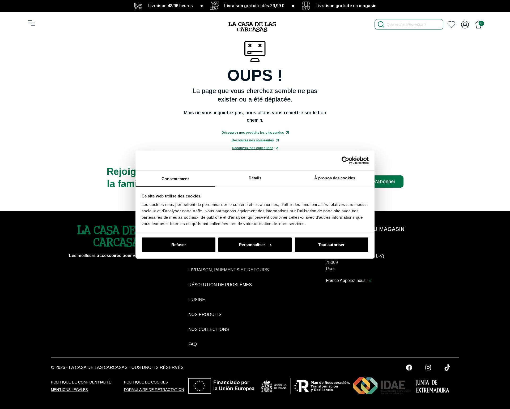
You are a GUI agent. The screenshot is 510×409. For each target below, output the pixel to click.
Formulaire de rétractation (154, 389)
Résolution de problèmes (220, 284)
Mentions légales (69, 389)
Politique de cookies (146, 382)
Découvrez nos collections (252, 148)
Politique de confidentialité (81, 382)
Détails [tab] (255, 177)
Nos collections (208, 329)
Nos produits (205, 314)
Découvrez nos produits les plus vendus (253, 132)
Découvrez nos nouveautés (253, 140)
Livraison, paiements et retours (228, 270)
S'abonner (384, 181)
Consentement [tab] (175, 178)
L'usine (196, 299)
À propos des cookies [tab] (334, 177)
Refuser (178, 244)
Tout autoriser (331, 244)
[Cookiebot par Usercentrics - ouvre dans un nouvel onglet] (345, 161)
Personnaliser (252, 244)
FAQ (192, 344)
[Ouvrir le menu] (31, 23)
